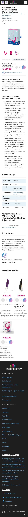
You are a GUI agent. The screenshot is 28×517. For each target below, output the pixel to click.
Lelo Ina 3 (6, 305)
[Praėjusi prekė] (21, 14)
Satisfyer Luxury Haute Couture (19, 306)
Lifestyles (5, 446)
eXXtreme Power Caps (10, 423)
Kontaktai (6, 490)
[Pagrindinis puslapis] (14, 2)
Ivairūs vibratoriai (7, 18)
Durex (4, 439)
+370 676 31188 (9, 493)
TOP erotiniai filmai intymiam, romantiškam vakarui (13, 472)
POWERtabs (7, 420)
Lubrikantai (6, 381)
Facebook (8, 501)
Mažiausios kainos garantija (13, 72)
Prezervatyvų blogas (10, 455)
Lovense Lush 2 (5, 347)
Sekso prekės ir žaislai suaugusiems (10, 386)
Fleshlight (6, 408)
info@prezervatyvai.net (12, 497)
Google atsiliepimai (9, 396)
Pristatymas (6, 400)
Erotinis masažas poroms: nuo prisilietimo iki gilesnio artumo (13, 466)
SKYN (4, 442)
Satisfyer (5, 412)
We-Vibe (5, 416)
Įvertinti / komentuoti (18, 59)
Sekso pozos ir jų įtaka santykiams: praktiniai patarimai (10, 479)
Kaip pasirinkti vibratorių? (11, 485)
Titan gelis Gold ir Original (11, 435)
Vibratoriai (5, 17)
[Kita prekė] (24, 14)
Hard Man (6, 427)
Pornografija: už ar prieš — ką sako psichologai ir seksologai (13, 460)
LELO (4, 450)
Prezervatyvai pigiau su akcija (13, 391)
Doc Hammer (7, 431)
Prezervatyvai (7, 377)
